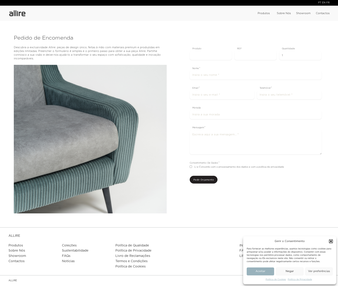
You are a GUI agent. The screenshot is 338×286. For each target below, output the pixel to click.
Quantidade (288, 49)
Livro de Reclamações (132, 256)
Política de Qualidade (132, 245)
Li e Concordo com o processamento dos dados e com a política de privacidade (239, 167)
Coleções (69, 245)
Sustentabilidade (75, 250)
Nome (195, 68)
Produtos (264, 13)
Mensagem (198, 127)
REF (239, 49)
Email (195, 88)
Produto (197, 49)
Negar (290, 271)
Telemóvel (265, 88)
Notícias (68, 261)
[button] (331, 241)
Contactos (323, 13)
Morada (196, 108)
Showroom (303, 13)
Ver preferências (319, 271)
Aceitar (260, 271)
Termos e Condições (131, 261)
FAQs (66, 256)
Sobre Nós (284, 13)
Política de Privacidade (300, 279)
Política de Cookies (276, 279)
